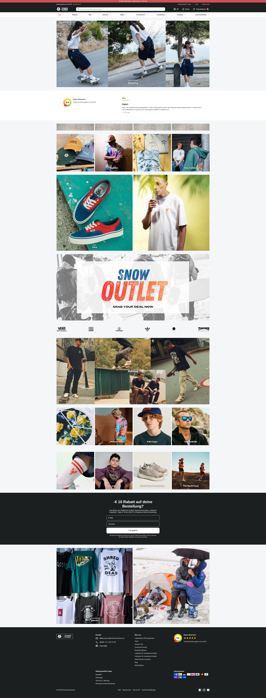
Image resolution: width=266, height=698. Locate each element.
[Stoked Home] (62, 9)
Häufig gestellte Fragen (184, 4)
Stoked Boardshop (68, 690)
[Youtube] (208, 689)
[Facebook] (200, 689)
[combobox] (120, 9)
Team (196, 4)
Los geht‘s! (133, 530)
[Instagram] (204, 689)
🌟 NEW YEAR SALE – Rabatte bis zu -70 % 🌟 (133, 1)
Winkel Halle (205, 4)
